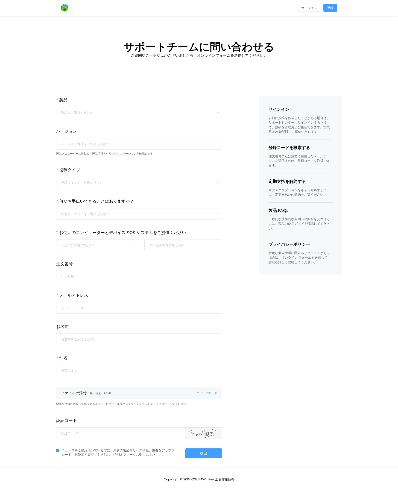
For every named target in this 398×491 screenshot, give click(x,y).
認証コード (66, 420)
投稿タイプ (69, 169)
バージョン (66, 131)
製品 (63, 99)
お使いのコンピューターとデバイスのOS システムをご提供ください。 (124, 232)
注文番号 (64, 263)
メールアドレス (73, 295)
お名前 (62, 326)
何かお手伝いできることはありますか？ (96, 201)
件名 (63, 357)
